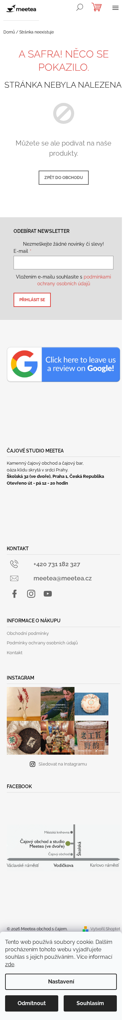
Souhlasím (90, 1003)
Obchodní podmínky (28, 633)
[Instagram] (31, 594)
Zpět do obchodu (63, 177)
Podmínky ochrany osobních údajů (42, 642)
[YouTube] (48, 594)
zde (9, 964)
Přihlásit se (32, 299)
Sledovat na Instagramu (63, 764)
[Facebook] (14, 594)
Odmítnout (32, 1003)
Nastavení (61, 981)
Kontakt (14, 652)
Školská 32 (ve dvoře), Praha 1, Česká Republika (55, 476)
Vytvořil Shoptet (105, 929)
